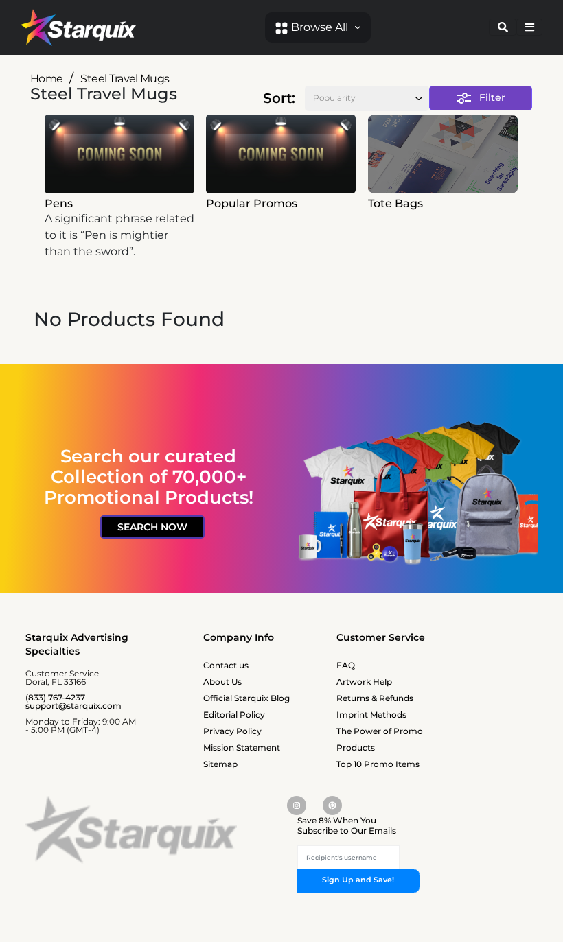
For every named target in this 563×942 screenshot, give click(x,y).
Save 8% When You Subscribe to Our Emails (346, 825)
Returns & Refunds (374, 698)
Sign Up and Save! (358, 879)
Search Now (152, 527)
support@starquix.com (73, 705)
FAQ (345, 665)
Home (46, 78)
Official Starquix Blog (246, 698)
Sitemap (220, 764)
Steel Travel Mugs (124, 78)
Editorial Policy (234, 714)
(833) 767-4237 (55, 697)
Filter (492, 97)
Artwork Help (364, 681)
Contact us (226, 665)
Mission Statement (241, 747)
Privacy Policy (232, 731)
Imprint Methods (371, 714)
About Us (222, 681)
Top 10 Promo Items (378, 764)
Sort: (279, 98)
